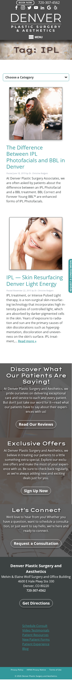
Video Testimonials (35, 630)
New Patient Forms (36, 639)
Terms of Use (55, 669)
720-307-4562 (49, 2)
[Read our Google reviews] (49, 8)
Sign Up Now (36, 490)
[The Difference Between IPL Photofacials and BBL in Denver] (36, 113)
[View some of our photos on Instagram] (23, 8)
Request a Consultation (36, 543)
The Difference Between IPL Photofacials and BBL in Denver (35, 157)
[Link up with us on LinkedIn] (43, 8)
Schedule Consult (34, 626)
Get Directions (36, 603)
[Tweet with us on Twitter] (29, 8)
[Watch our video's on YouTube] (36, 8)
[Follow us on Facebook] (16, 8)
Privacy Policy (17, 669)
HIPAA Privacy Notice (36, 669)
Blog (25, 649)
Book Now (25, 2)
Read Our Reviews (36, 424)
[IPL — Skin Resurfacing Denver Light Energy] (36, 243)
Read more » (27, 341)
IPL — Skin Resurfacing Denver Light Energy (34, 280)
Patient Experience (35, 644)
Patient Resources (35, 635)
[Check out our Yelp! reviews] (56, 8)
